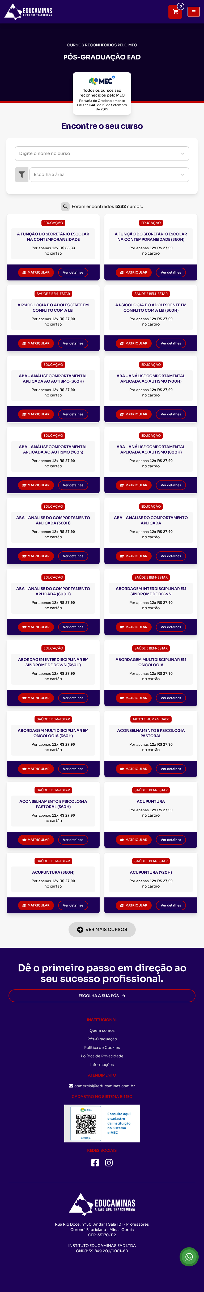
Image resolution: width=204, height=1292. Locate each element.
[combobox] (19, 153)
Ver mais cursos (106, 929)
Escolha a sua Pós (99, 995)
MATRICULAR (39, 272)
